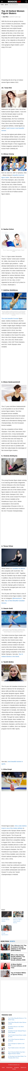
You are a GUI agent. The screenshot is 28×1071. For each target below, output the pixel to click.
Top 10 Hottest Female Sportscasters (5, 933)
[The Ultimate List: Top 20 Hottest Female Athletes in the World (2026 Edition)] (5, 947)
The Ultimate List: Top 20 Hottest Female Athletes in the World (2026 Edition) (18, 948)
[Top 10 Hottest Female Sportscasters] (6, 928)
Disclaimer (16, 1067)
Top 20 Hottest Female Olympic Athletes (5, 919)
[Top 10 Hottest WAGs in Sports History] (5, 973)
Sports (12, 941)
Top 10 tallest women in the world (16, 1047)
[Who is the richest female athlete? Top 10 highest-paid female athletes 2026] (5, 956)
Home (3, 1067)
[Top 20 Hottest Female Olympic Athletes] (6, 914)
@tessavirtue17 (17, 598)
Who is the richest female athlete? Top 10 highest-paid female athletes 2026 (18, 957)
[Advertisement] (14, 64)
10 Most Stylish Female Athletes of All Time (18, 965)
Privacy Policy (9, 1067)
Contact (14, 1069)
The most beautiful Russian (9, 318)
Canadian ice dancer (18, 568)
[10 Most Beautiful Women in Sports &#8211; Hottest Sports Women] (18, 914)
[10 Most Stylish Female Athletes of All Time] (5, 966)
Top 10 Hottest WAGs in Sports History (18, 973)
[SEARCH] (26, 1)
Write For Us (23, 1067)
